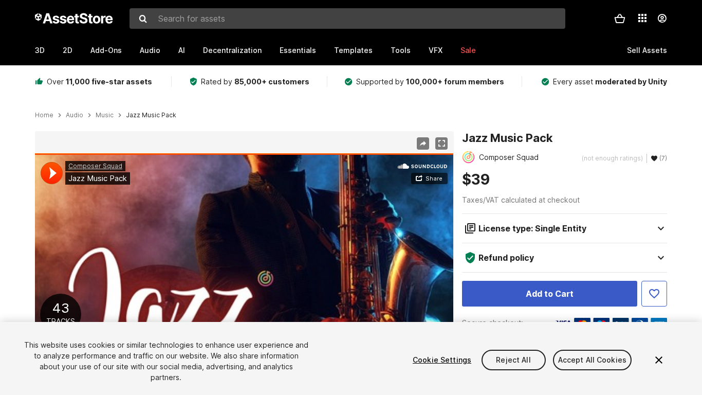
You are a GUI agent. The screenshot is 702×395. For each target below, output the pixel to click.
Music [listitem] (105, 115)
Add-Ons (106, 50)
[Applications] (642, 18)
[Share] (423, 143)
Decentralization (232, 50)
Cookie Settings (442, 359)
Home (44, 115)
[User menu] (662, 18)
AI (181, 50)
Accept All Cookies (592, 359)
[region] (244, 271)
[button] (620, 18)
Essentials (298, 50)
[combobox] (347, 18)
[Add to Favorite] (654, 294)
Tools (401, 50)
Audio (150, 50)
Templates (353, 50)
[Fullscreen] (441, 143)
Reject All (513, 359)
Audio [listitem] (74, 115)
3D (40, 50)
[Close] (659, 360)
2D (67, 50)
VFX (435, 50)
